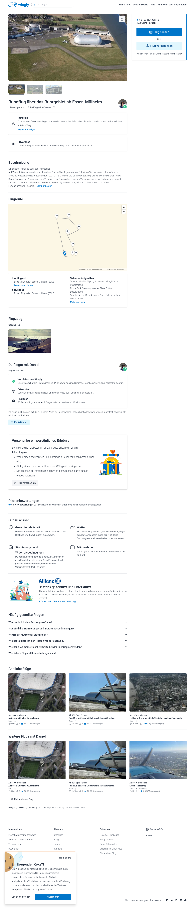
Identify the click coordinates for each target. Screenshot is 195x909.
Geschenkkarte (140, 4)
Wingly (11, 807)
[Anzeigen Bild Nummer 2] (35, 89)
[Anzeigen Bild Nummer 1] (16, 89)
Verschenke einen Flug (111, 848)
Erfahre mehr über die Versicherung (57, 601)
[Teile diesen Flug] (122, 19)
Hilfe (152, 4)
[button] (65, 254)
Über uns (58, 835)
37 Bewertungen (151, 20)
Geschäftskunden (108, 844)
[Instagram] (176, 900)
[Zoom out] (124, 211)
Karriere (58, 848)
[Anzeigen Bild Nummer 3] (54, 89)
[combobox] (52, 4)
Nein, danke (65, 857)
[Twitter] (172, 900)
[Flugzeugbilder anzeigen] (29, 341)
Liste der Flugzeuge (109, 835)
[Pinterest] (185, 900)
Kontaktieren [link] (20, 422)
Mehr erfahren (38, 567)
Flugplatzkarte (107, 839)
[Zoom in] (124, 207)
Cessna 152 (49, 107)
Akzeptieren (53, 896)
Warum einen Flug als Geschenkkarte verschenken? (159, 54)
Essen (22, 807)
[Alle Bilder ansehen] (67, 47)
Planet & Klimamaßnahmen (22, 835)
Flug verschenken (27, 483)
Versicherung (15, 844)
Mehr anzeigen (44, 186)
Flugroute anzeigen (26, 129)
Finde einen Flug (108, 853)
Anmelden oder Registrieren (172, 4)
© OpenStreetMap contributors (114, 269)
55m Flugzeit (35, 107)
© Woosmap (84, 269)
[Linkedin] (181, 900)
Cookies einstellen (21, 896)
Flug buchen (161, 32)
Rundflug (33, 807)
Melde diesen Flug (23, 799)
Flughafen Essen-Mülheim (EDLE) (38, 281)
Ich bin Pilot (124, 4)
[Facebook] (167, 900)
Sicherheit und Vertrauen (20, 839)
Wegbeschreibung (23, 285)
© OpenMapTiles (95, 269)
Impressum (155, 900)
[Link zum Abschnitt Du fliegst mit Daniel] (122, 107)
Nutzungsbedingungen (136, 900)
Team (57, 844)
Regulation (13, 848)
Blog (56, 839)
